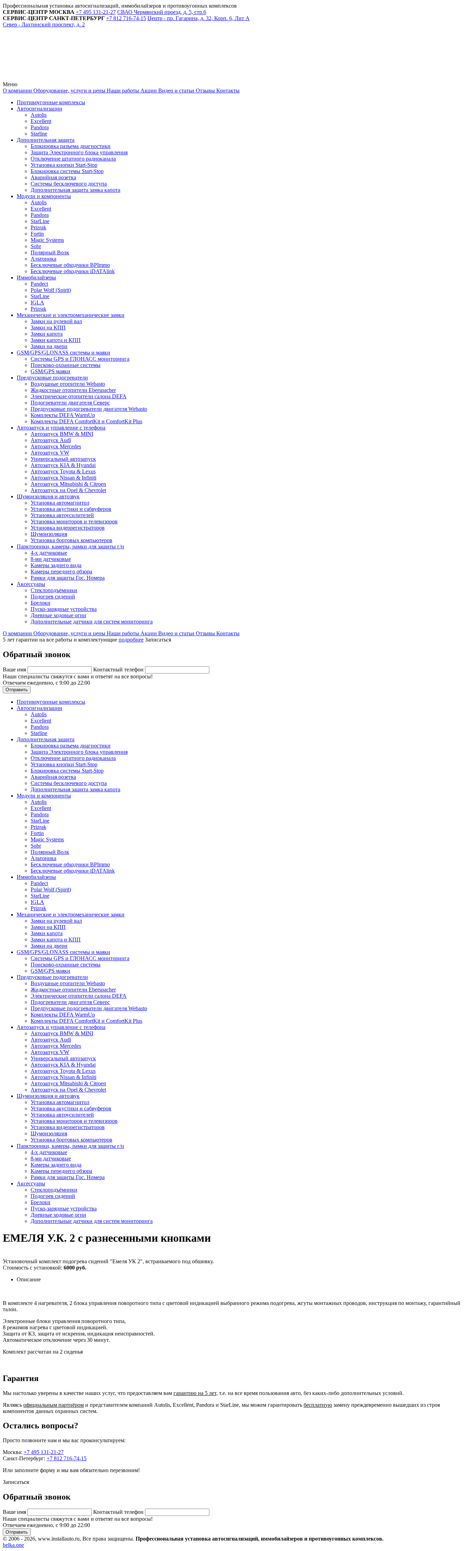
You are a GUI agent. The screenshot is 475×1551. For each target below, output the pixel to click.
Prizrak (38, 227)
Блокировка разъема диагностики (71, 146)
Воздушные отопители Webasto (68, 384)
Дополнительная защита (45, 140)
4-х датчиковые (49, 553)
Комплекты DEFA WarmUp (63, 415)
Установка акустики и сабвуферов (71, 509)
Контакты (227, 90)
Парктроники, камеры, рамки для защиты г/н (70, 546)
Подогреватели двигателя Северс (70, 403)
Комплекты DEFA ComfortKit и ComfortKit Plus (86, 421)
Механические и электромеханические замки (70, 315)
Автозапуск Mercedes (56, 446)
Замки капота (47, 334)
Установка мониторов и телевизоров (74, 521)
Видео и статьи (175, 90)
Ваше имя (15, 669)
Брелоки (40, 603)
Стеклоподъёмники (54, 590)
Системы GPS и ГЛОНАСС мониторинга (80, 359)
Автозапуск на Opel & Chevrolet (68, 490)
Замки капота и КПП (56, 340)
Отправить (17, 689)
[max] (160, 78)
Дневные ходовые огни (58, 615)
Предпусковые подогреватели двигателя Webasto (89, 409)
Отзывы (204, 90)
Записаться (158, 640)
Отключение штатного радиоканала (73, 159)
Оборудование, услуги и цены (68, 90)
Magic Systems (47, 240)
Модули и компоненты (44, 196)
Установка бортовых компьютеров (71, 540)
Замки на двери (49, 346)
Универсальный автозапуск (63, 459)
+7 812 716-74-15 (67, 1458)
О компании (17, 90)
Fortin (37, 234)
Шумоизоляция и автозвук (48, 496)
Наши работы (122, 90)
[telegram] (55, 78)
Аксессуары (31, 584)
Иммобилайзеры (36, 277)
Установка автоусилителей (62, 515)
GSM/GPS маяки (50, 371)
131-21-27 (96, 12)
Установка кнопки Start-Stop (64, 165)
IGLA (37, 302)
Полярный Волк (50, 252)
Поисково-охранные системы (65, 365)
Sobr (36, 246)
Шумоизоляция (49, 534)
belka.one (13, 1545)
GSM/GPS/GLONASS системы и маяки (63, 353)
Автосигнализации (39, 109)
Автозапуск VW (50, 453)
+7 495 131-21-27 (44, 1452)
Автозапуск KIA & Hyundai (63, 465)
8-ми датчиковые (51, 559)
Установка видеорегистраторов (68, 528)
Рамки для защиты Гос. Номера (68, 578)
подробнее (131, 640)
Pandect (39, 284)
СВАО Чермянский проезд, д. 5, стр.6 (161, 12)
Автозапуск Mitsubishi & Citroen (68, 484)
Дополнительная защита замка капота (75, 190)
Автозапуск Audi (51, 440)
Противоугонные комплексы (51, 102)
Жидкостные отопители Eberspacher (73, 390)
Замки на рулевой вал (56, 321)
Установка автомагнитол (60, 503)
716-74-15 (126, 18)
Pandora (40, 127)
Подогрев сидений (53, 596)
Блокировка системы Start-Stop (67, 171)
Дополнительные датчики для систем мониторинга (92, 622)
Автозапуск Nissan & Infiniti (63, 478)
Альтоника (43, 259)
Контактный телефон (119, 669)
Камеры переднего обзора (61, 571)
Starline (39, 134)
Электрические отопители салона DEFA (79, 396)
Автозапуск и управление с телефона (61, 428)
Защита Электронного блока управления (79, 152)
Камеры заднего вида (56, 565)
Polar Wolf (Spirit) (51, 290)
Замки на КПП (48, 327)
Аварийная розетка (53, 177)
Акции (148, 90)
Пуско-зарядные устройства (64, 609)
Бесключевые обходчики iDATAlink (73, 271)
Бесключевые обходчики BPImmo (70, 265)
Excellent (41, 121)
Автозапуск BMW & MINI (62, 434)
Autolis (39, 115)
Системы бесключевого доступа (69, 184)
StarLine (40, 221)
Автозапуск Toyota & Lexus (63, 471)
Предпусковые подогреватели (52, 378)
